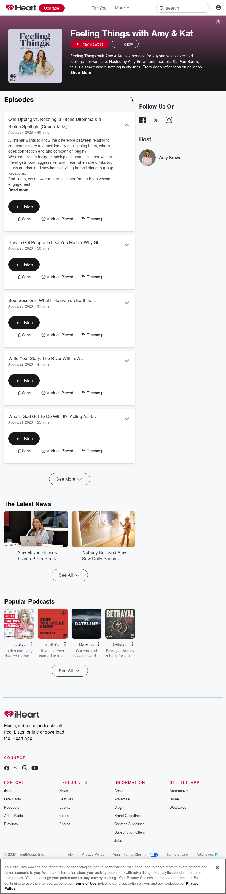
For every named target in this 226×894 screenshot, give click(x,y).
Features (66, 799)
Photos (65, 823)
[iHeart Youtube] (34, 768)
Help (69, 854)
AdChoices (205, 854)
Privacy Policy (92, 854)
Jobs (118, 840)
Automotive (179, 790)
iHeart (9, 790)
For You (99, 8)
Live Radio (12, 799)
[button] (144, 44)
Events (65, 807)
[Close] (217, 867)
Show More (80, 72)
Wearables (178, 807)
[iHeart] (20, 8)
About (119, 790)
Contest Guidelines (129, 823)
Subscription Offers (129, 832)
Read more (18, 189)
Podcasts (11, 807)
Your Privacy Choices (130, 854)
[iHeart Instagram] (24, 768)
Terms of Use (177, 854)
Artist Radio (13, 815)
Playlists (11, 823)
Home (174, 799)
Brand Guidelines (128, 815)
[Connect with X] (15, 768)
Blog (118, 807)
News (63, 790)
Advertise (122, 799)
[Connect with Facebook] (6, 768)
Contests (66, 815)
